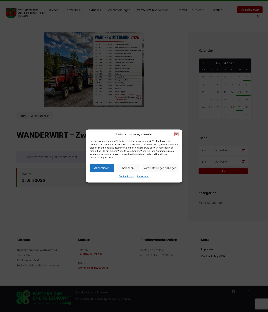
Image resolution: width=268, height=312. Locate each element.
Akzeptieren (101, 167)
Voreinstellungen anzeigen (160, 167)
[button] (176, 134)
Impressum (143, 176)
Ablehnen (128, 167)
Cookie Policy (126, 176)
